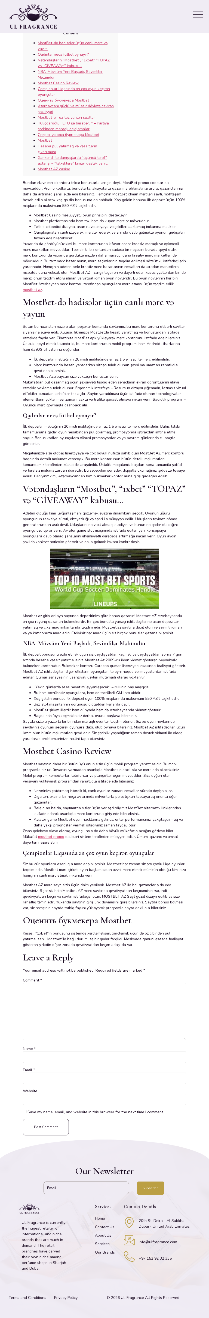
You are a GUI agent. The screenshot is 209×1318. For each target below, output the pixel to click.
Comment (32, 980)
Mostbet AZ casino (54, 169)
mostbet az (32, 289)
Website (30, 1091)
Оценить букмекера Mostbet (63, 100)
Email (29, 1070)
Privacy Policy (66, 1297)
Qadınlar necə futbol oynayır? (63, 54)
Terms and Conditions (27, 1297)
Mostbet (45, 140)
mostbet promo (51, 836)
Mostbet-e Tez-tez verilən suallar (66, 117)
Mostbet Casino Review (58, 83)
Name (29, 1049)
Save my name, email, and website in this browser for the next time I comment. (95, 1112)
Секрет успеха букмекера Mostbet (68, 134)
